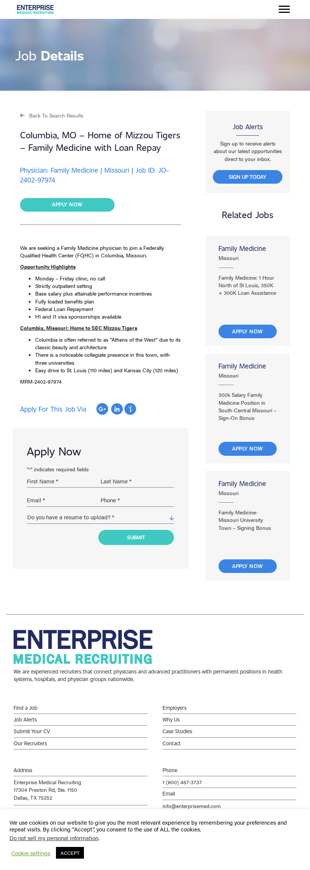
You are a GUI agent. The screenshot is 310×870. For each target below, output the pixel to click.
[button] (52, 115)
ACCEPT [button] (69, 852)
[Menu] (284, 9)
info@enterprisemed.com (192, 806)
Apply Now (247, 331)
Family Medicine (242, 248)
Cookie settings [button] (30, 853)
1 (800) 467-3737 (182, 782)
